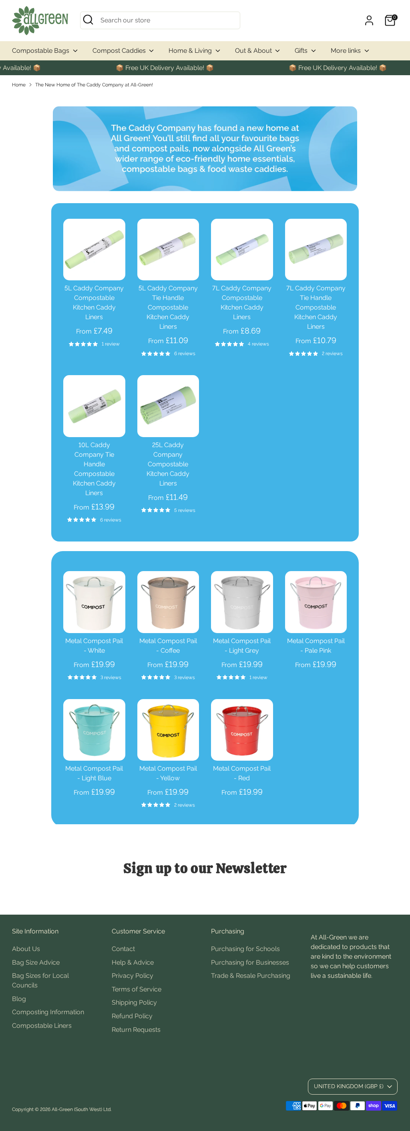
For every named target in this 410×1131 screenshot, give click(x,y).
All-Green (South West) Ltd (81, 1109)
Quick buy (94, 267)
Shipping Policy (134, 1002)
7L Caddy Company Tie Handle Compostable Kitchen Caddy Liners (316, 307)
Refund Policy (132, 1016)
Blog (19, 999)
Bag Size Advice (36, 962)
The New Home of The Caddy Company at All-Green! (94, 85)
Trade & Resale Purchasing (250, 975)
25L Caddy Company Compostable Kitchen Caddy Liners (168, 464)
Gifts (302, 50)
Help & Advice (133, 962)
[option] (205, 148)
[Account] (369, 20)
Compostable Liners (42, 1025)
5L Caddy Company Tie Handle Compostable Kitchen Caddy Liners (168, 307)
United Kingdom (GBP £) (349, 1086)
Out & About (254, 50)
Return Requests (136, 1029)
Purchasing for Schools (245, 949)
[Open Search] (88, 20)
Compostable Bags (41, 50)
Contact (123, 949)
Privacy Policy (132, 975)
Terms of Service (136, 989)
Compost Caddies (119, 50)
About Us (26, 949)
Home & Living (191, 50)
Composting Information (48, 1012)
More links (346, 50)
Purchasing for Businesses (250, 962)
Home (19, 85)
